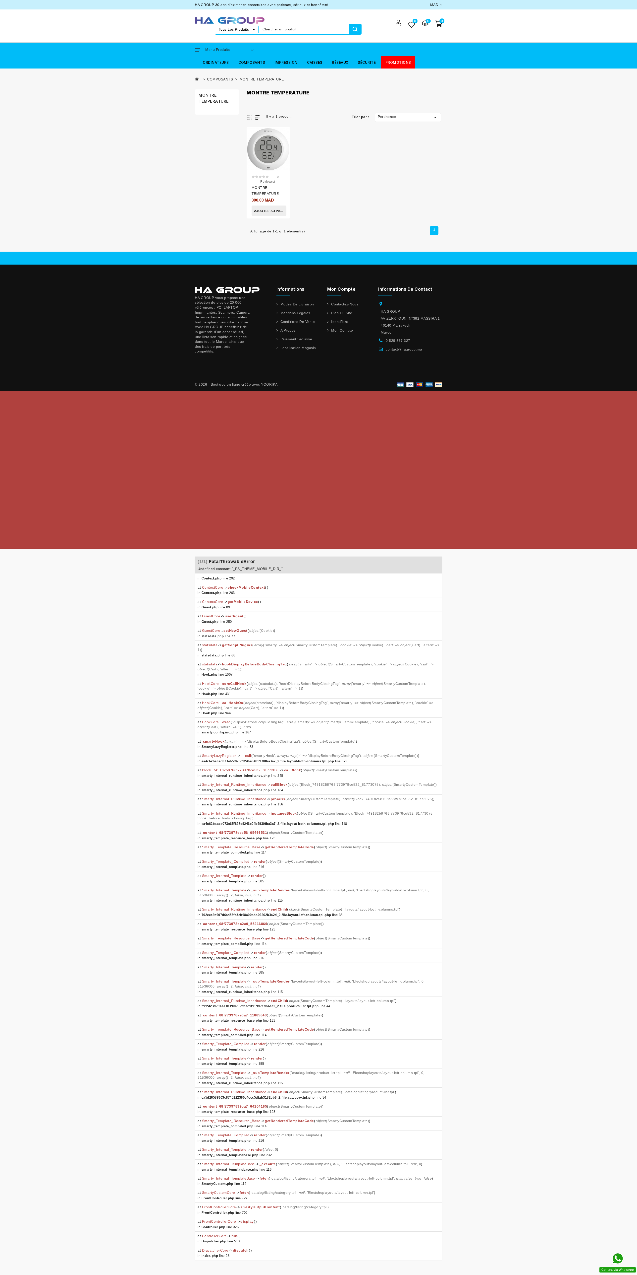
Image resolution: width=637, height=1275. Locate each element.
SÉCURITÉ (367, 62)
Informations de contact (405, 289)
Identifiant (339, 322)
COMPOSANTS (251, 62)
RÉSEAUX (340, 62)
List (258, 117)
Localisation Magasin (298, 348)
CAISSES (314, 62)
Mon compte (342, 330)
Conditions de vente (297, 322)
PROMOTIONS (398, 62)
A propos (288, 330)
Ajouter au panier (270, 211)
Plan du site (341, 313)
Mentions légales (295, 313)
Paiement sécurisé (296, 339)
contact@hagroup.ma (404, 349)
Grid (250, 117)
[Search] (355, 29)
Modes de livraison (297, 304)
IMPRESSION (286, 62)
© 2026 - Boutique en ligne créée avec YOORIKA (236, 384)
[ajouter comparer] (284, 135)
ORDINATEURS (216, 62)
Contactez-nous (344, 304)
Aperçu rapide (284, 147)
